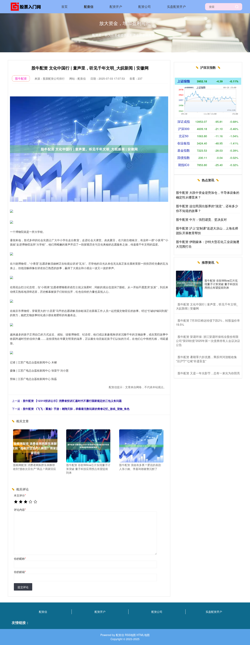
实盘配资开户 (176, 6)
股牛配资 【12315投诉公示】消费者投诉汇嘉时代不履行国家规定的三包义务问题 (72, 401)
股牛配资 (21, 78)
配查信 (88, 6)
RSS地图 (130, 635)
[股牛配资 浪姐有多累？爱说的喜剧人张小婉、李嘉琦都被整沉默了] (141, 445)
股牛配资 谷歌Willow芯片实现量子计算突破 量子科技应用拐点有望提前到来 (221, 283)
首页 (64, 6)
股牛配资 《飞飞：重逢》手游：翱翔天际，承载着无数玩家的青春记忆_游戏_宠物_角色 (76, 409)
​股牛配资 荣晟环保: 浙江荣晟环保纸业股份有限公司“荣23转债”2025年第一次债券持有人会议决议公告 (208, 341)
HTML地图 (143, 635)
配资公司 (144, 6)
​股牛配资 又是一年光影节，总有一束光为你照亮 (209, 373)
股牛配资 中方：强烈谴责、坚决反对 (201, 219)
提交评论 (23, 587)
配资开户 (116, 6)
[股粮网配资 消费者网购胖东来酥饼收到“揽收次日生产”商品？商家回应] (35, 445)
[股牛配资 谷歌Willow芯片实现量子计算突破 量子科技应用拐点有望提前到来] (88, 445)
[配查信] (27, 6)
